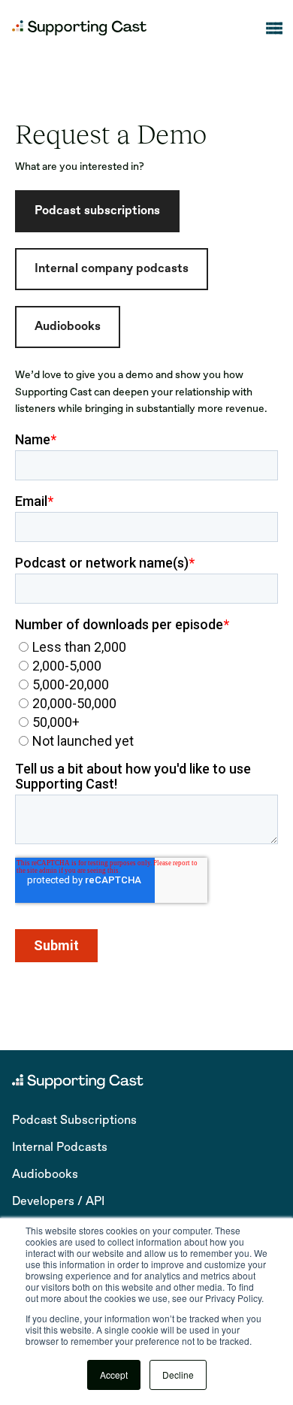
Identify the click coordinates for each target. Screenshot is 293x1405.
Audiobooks (45, 1175)
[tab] (97, 211)
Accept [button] (114, 1374)
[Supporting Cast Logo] (79, 27)
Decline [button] (178, 1374)
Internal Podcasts (59, 1148)
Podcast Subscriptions (74, 1121)
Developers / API (58, 1202)
